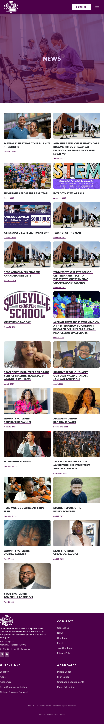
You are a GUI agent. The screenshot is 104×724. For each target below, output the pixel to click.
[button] (97, 7)
